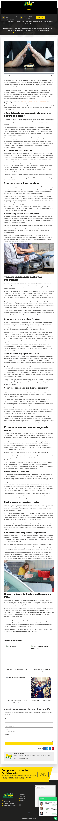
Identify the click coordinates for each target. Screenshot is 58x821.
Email (6, 724)
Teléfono (7, 729)
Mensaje (7, 734)
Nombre (7, 718)
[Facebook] (20, 805)
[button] (51, 75)
